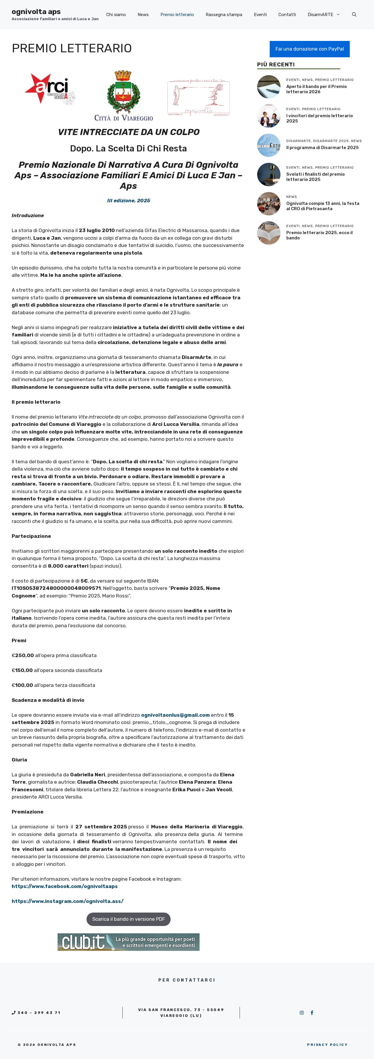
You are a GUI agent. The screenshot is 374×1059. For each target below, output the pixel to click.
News (143, 14)
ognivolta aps (36, 11)
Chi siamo (116, 14)
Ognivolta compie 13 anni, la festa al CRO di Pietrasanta (322, 206)
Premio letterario (177, 14)
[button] (354, 14)
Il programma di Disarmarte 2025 (322, 147)
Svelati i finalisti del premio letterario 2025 (315, 177)
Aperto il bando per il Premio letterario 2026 (316, 89)
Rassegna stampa (224, 14)
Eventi (260, 14)
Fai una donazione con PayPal (310, 49)
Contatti (287, 14)
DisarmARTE (320, 14)
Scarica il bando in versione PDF (128, 919)
